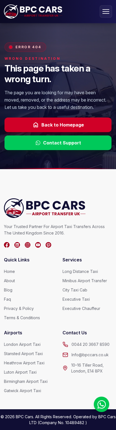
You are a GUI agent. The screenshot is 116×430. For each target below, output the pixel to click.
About (9, 280)
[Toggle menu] (106, 11)
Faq (7, 299)
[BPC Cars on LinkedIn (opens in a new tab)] (17, 245)
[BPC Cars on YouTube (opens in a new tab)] (38, 245)
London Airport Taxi (22, 344)
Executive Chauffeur (81, 308)
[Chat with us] (101, 404)
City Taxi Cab (75, 290)
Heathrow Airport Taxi (24, 362)
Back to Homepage (58, 125)
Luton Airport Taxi (20, 372)
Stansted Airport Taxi (23, 353)
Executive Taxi (76, 299)
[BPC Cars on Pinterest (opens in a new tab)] (48, 245)
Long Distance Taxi (80, 271)
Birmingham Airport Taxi (26, 381)
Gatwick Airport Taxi (22, 390)
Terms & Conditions (22, 317)
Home (9, 271)
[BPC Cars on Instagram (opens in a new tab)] (27, 245)
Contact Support (62, 143)
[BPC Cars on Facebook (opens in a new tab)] (7, 245)
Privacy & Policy (19, 308)
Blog (8, 290)
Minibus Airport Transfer (85, 280)
